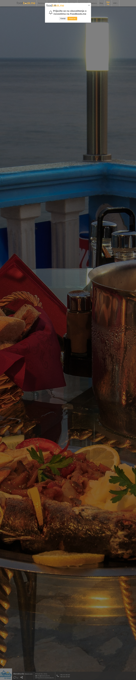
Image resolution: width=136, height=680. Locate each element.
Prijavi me (72, 18)
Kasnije (63, 18)
